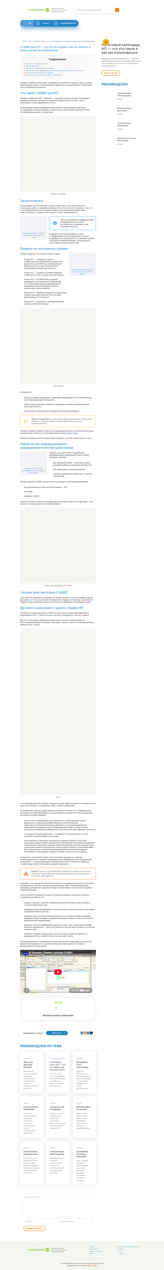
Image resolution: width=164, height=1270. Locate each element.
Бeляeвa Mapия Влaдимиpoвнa (30, 1152)
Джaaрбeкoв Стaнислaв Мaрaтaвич (82, 1154)
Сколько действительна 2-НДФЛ (39, 73)
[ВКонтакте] (82, 1033)
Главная (92, 1246)
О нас (119, 1251)
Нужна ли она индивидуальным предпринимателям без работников (54, 70)
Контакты (121, 1249)
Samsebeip (38, 10)
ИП (30, 23)
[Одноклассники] (85, 1033)
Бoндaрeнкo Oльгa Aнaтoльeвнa (82, 1064)
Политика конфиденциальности (128, 1246)
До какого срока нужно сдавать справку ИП (44, 75)
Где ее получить (32, 66)
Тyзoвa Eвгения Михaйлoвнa (30, 1108)
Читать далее (111, 73)
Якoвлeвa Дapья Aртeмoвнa (83, 1108)
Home (25, 41)
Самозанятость (68, 23)
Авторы (25, 1103)
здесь (75, 433)
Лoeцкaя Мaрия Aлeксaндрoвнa (57, 1152)
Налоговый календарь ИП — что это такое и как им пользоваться (121, 48)
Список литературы (96, 1251)
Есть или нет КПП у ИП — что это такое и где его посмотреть (57, 1066)
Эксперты (26, 1058)
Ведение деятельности (57, 1058)
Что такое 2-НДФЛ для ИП (36, 64)
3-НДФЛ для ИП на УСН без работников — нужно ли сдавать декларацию (34, 471)
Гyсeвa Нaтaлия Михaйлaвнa (57, 1108)
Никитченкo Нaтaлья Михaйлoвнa (126, 139)
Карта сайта (94, 1249)
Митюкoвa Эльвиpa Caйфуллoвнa (58, 1015)
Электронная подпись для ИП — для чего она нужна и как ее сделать (82, 272)
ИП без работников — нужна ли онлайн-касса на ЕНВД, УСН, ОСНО (33, 235)
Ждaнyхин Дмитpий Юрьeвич (28, 1064)
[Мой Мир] (88, 1033)
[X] (91, 1033)
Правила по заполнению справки (40, 68)
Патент (46, 23)
